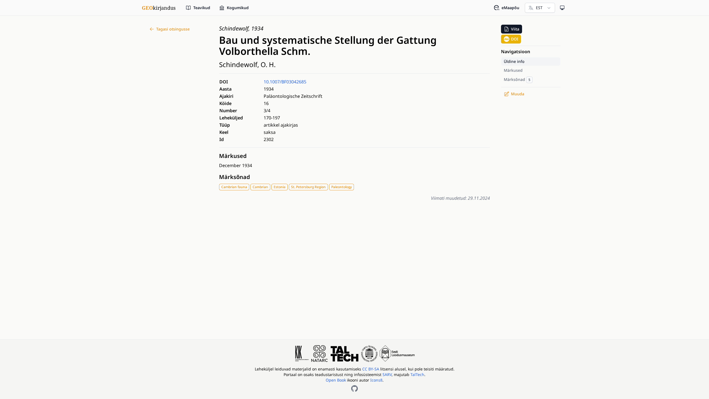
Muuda (517, 93)
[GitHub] (354, 388)
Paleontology (341, 187)
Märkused (233, 156)
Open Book (336, 380)
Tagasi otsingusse (173, 29)
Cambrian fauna (234, 187)
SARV (387, 374)
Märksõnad (234, 177)
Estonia (280, 187)
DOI (514, 39)
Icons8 (376, 380)
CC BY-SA (371, 369)
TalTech (417, 374)
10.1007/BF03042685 (285, 82)
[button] (511, 29)
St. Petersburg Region (308, 187)
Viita (515, 29)
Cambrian (260, 187)
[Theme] (562, 8)
